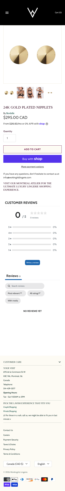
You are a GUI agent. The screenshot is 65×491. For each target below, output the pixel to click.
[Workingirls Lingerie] (32, 12)
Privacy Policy (9, 449)
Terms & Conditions (11, 454)
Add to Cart (32, 149)
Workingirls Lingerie (18, 472)
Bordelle (10, 113)
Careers (6, 435)
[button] (32, 227)
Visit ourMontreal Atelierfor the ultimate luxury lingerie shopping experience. (27, 186)
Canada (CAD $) (15, 463)
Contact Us (8, 430)
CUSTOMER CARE (12, 362)
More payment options (32, 166)
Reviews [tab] (13, 276)
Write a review (32, 262)
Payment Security (10, 440)
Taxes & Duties (9, 444)
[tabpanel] (32, 315)
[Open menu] (7, 12)
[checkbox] (13, 301)
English (41, 463)
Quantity (7, 131)
